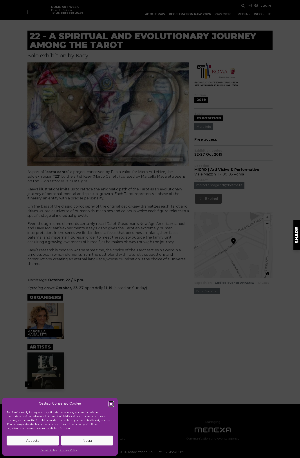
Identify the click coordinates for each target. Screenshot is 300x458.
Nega (87, 440)
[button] (111, 403)
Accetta (32, 440)
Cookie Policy (48, 450)
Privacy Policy (69, 450)
